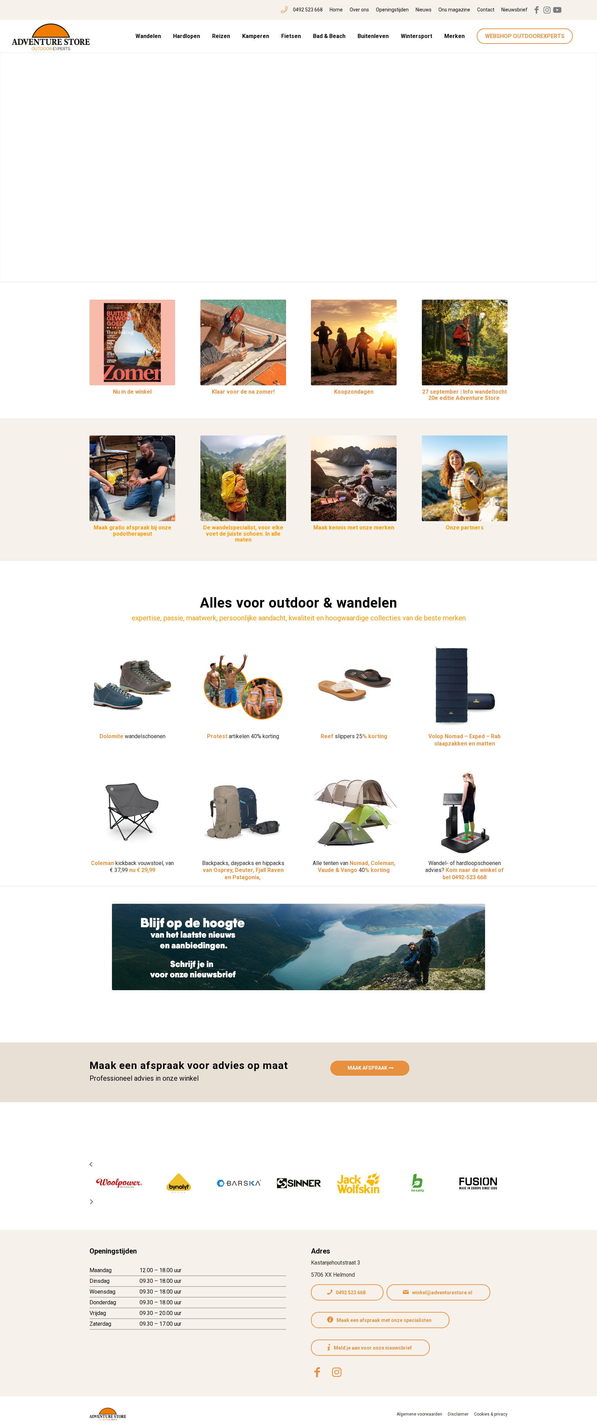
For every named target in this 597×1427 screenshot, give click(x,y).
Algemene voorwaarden (419, 1414)
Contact (485, 9)
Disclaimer (458, 1414)
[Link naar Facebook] (536, 10)
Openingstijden (392, 9)
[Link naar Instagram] (547, 10)
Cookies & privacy (491, 1414)
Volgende (581, 162)
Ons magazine (454, 9)
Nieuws (424, 9)
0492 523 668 (308, 9)
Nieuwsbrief (514, 9)
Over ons (359, 9)
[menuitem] (301, 10)
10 (323, 273)
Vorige (15, 162)
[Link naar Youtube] (557, 10)
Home (336, 9)
